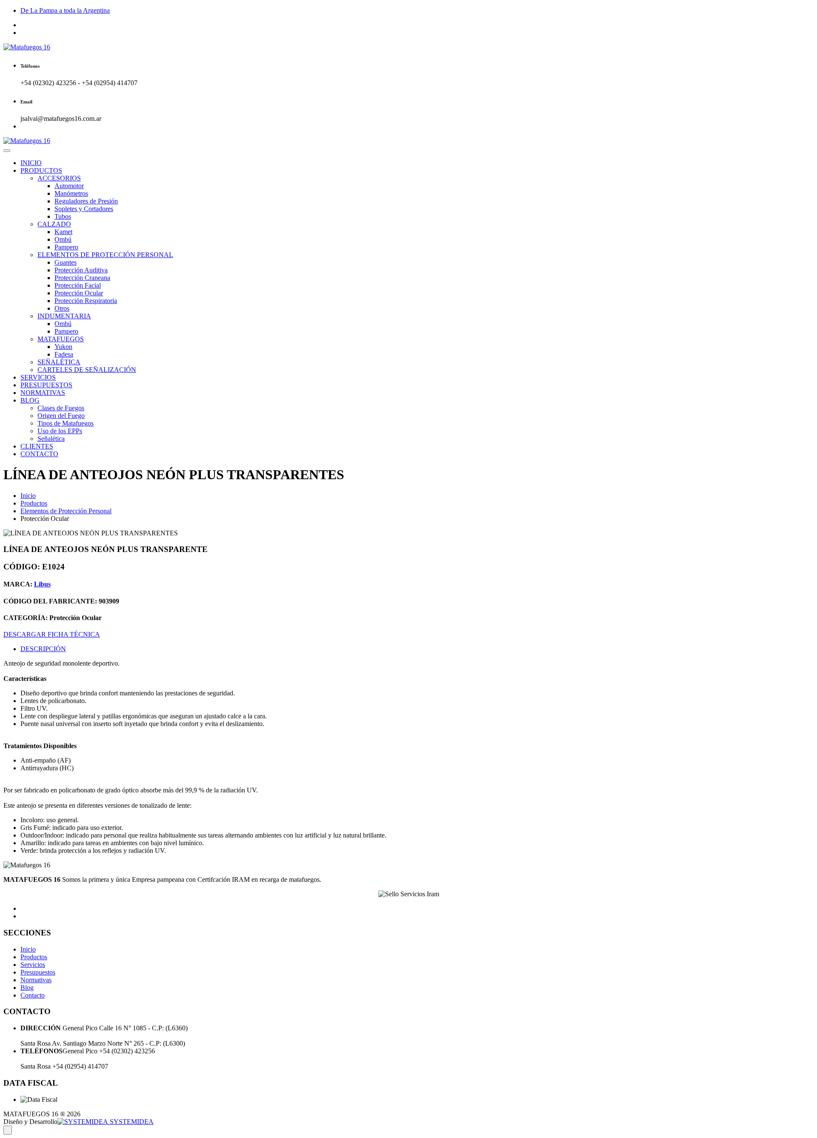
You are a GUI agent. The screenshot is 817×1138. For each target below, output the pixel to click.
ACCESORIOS (59, 178)
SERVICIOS (38, 377)
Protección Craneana (82, 277)
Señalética (51, 438)
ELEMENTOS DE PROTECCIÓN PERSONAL (105, 254)
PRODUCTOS (41, 170)
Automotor (69, 185)
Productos (33, 503)
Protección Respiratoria (85, 300)
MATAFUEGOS (60, 339)
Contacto (32, 995)
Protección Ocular (78, 293)
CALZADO (54, 224)
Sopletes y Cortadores (83, 208)
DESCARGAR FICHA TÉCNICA (51, 634)
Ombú (62, 239)
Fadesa (63, 354)
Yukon (63, 346)
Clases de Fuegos (60, 408)
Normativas (35, 980)
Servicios (32, 964)
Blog (27, 987)
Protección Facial (77, 285)
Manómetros (71, 193)
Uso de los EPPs (59, 431)
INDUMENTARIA (64, 316)
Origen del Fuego (61, 415)
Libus (42, 584)
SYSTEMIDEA (131, 1121)
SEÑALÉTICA (58, 362)
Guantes (65, 262)
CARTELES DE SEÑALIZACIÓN (86, 369)
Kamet (63, 231)
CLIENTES (36, 446)
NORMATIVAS (42, 392)
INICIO (31, 162)
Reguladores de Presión (86, 201)
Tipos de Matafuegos (65, 423)
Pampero (66, 247)
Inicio (28, 495)
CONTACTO (39, 453)
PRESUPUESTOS (46, 385)
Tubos (62, 216)
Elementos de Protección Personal (65, 511)
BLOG (30, 400)
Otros (61, 308)
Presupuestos (37, 972)
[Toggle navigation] (6, 150)
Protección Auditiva (81, 270)
